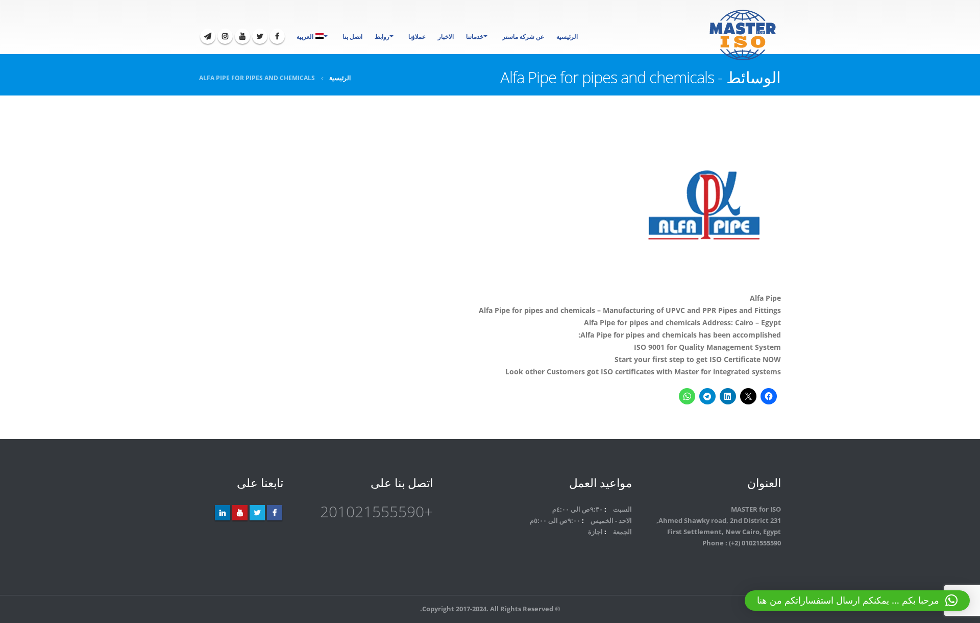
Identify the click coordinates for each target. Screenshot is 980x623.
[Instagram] (225, 36)
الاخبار (446, 36)
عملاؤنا (417, 36)
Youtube (240, 512)
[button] (857, 600)
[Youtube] (242, 36)
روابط (382, 36)
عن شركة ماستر (523, 36)
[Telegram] (207, 36)
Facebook (274, 512)
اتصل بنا (352, 36)
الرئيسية (567, 36)
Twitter (257, 512)
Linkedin (222, 512)
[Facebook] (277, 36)
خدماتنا (474, 36)
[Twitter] (259, 36)
